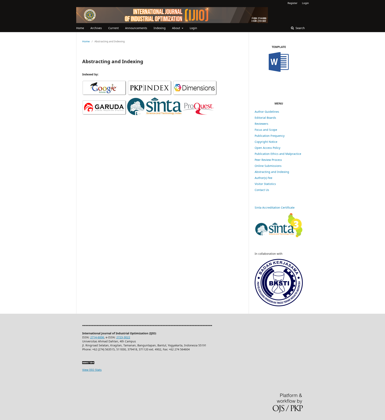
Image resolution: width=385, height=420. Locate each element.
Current (113, 28)
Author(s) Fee (263, 178)
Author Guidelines (267, 112)
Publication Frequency (270, 136)
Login (193, 28)
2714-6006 (97, 337)
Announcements (136, 28)
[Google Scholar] (104, 95)
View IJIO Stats (92, 370)
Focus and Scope (266, 130)
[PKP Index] (150, 95)
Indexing (160, 28)
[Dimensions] (195, 95)
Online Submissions (268, 166)
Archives (96, 28)
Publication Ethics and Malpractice (278, 154)
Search (300, 28)
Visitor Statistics (265, 184)
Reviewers (261, 124)
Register (292, 3)
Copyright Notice (266, 142)
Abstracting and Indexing (272, 172)
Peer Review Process (268, 160)
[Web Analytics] (88, 363)
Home (80, 28)
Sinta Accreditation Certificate (275, 207)
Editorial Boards (265, 118)
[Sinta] (154, 114)
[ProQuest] (198, 114)
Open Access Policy (267, 148)
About (176, 28)
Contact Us (262, 190)
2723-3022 (123, 337)
